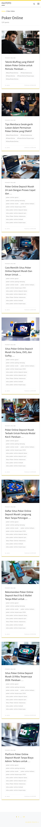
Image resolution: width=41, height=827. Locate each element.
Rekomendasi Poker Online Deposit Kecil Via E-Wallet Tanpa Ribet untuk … (19, 595)
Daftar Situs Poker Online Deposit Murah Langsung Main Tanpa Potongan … (18, 514)
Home (3, 11)
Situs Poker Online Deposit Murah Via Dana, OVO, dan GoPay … (19, 352)
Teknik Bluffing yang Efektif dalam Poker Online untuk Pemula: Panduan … (19, 65)
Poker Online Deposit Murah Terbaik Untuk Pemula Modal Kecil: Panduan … (20, 433)
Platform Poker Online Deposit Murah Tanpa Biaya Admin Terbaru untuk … (19, 758)
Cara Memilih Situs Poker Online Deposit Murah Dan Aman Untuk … (18, 271)
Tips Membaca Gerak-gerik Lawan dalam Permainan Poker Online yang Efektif (19, 128)
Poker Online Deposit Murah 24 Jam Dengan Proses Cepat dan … (20, 190)
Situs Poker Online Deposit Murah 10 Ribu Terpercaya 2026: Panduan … (19, 677)
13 (24, 817)
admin (8, 85)
